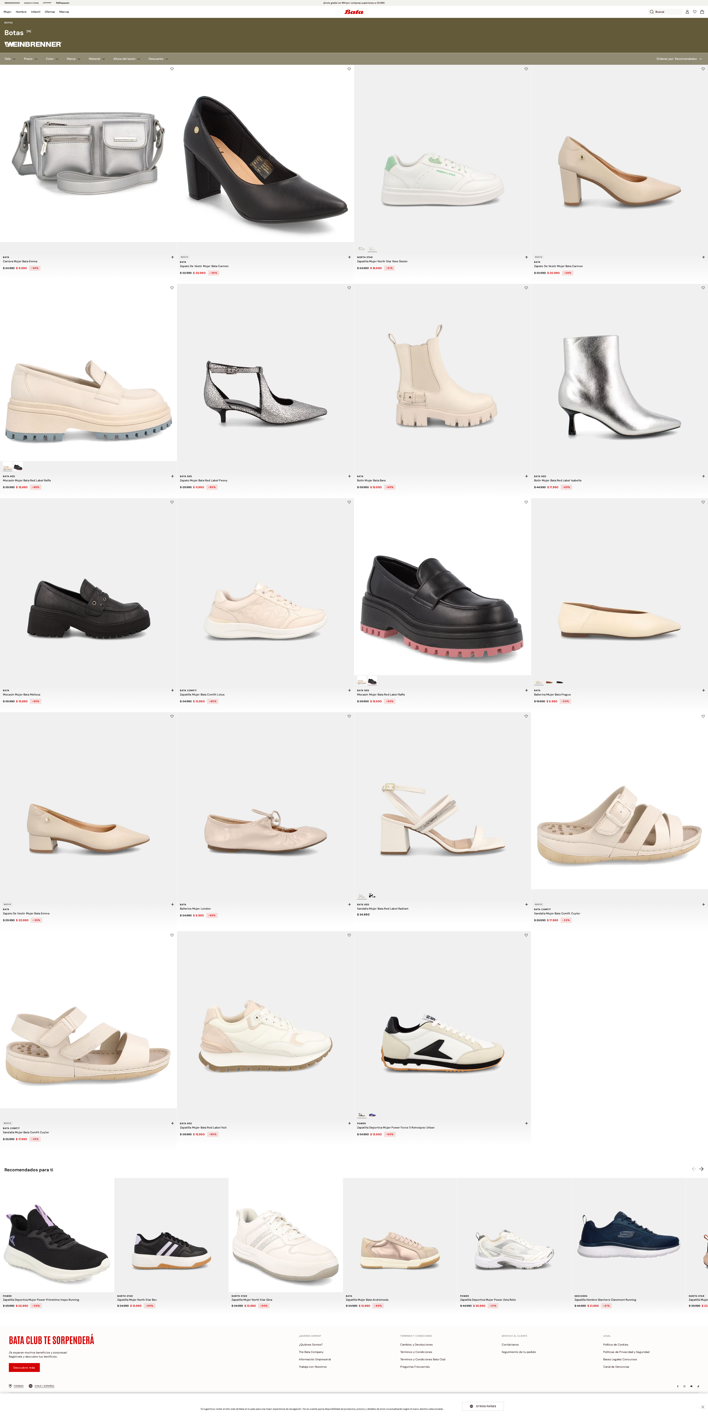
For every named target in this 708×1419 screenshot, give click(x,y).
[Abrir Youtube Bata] (691, 1386)
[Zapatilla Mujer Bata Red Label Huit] (265, 1019)
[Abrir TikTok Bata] (698, 1386)
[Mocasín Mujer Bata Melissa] (88, 586)
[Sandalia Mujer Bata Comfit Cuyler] (619, 800)
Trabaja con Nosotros (313, 1367)
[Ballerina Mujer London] (265, 800)
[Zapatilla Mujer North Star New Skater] (442, 153)
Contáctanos (510, 1344)
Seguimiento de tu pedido (519, 1352)
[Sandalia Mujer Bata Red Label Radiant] (442, 800)
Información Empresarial (315, 1359)
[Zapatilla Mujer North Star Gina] (286, 1235)
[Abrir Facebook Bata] (677, 1386)
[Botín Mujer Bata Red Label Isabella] (619, 372)
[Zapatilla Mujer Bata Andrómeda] (400, 1235)
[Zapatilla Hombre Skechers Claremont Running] (629, 1235)
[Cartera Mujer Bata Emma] (88, 153)
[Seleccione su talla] (172, 257)
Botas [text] (8, 22)
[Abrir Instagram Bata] (684, 1386)
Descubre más (24, 1368)
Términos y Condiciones (416, 1352)
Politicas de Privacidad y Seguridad (626, 1352)
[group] (354, 33)
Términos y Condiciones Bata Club (422, 1359)
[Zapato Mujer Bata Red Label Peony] (265, 372)
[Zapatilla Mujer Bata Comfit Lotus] (265, 586)
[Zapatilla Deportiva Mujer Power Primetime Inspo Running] (57, 1235)
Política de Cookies (616, 1344)
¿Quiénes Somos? (311, 1344)
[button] (7, 12)
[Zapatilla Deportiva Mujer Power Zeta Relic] (514, 1235)
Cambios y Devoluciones (416, 1344)
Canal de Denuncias (616, 1367)
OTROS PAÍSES (486, 1406)
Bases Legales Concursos (620, 1359)
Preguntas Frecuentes (415, 1367)
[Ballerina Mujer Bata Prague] (619, 586)
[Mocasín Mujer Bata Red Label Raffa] (88, 372)
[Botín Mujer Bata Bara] (442, 372)
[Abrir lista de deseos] (695, 12)
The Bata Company (311, 1352)
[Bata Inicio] (354, 12)
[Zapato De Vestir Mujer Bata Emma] (88, 800)
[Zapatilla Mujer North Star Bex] (171, 1235)
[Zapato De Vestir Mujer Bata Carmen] (265, 153)
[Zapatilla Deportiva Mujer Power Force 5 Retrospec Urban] (442, 1019)
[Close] (702, 1407)
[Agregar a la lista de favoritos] (172, 69)
